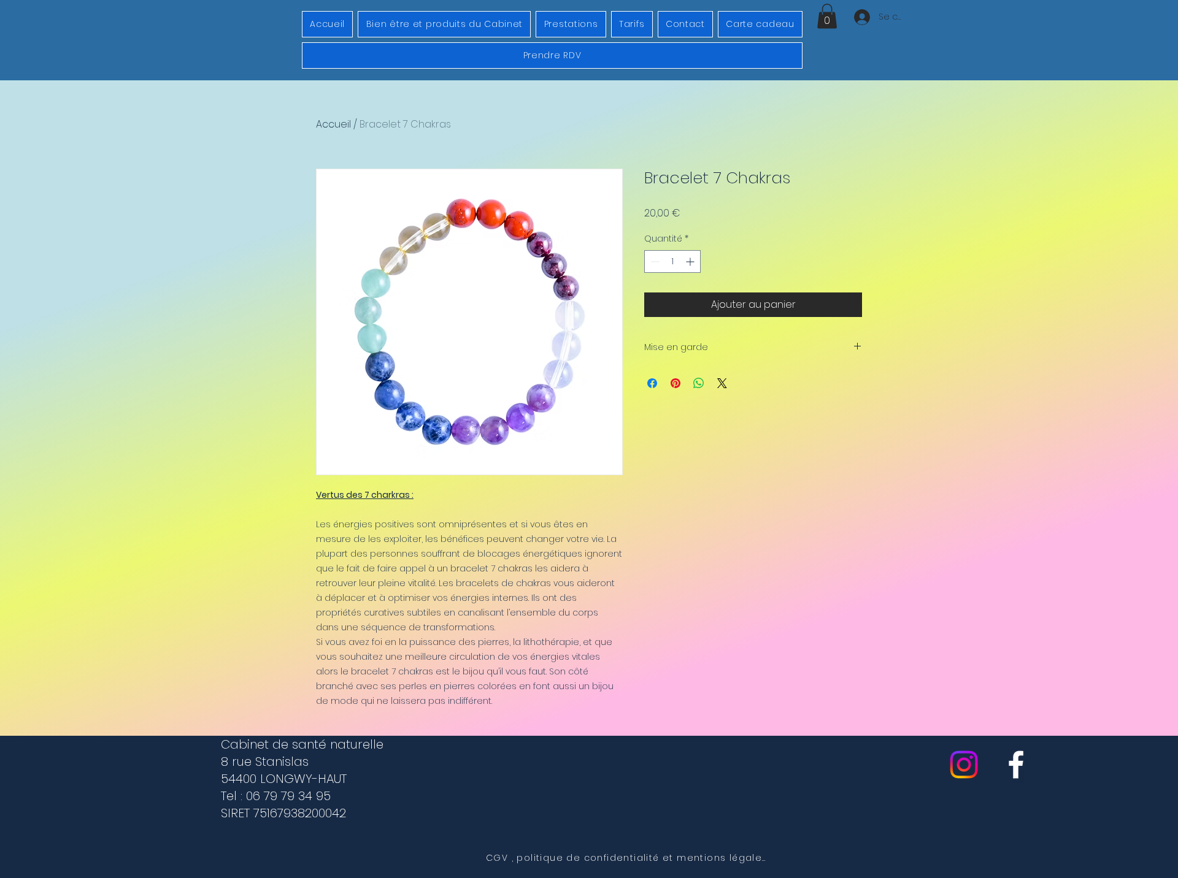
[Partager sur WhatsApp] (698, 383)
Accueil (333, 124)
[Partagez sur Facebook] (652, 383)
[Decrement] (653, 261)
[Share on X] (722, 383)
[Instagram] (963, 764)
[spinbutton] (672, 261)
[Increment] (691, 261)
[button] (827, 16)
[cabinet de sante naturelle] (1016, 764)
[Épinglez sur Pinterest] (675, 383)
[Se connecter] (860, 17)
